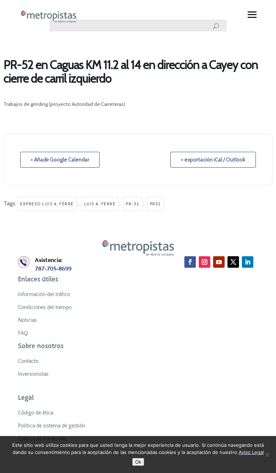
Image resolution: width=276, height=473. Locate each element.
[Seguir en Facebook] (190, 262)
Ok (138, 462)
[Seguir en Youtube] (219, 262)
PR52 (155, 203)
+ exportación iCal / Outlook (213, 159)
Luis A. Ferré (100, 203)
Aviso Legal (251, 452)
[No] (267, 454)
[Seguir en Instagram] (204, 262)
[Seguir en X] (233, 262)
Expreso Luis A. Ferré (47, 203)
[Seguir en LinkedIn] (247, 262)
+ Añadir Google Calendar (60, 159)
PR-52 (132, 203)
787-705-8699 (53, 269)
